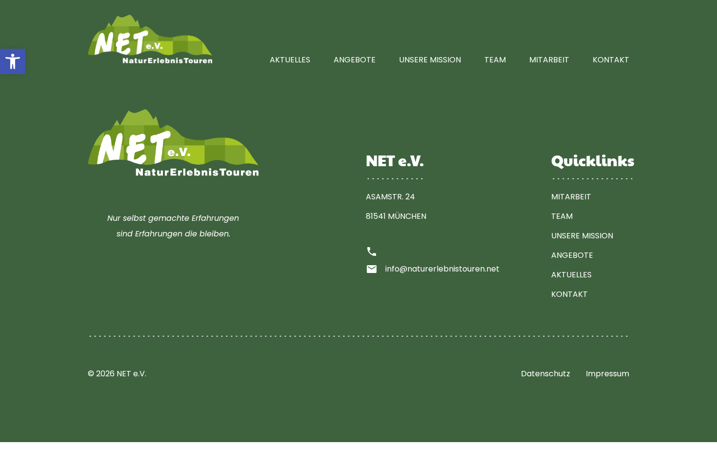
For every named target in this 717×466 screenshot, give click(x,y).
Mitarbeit (549, 59)
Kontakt (611, 59)
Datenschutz (545, 373)
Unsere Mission (430, 59)
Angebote (355, 59)
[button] (12, 61)
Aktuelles (290, 59)
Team (495, 59)
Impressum (607, 373)
